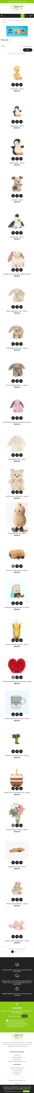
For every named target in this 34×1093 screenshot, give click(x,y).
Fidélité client (17, 1059)
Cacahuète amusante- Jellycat (17, 533)
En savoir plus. (18, 1091)
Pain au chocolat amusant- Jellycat (17, 570)
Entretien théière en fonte (17, 1068)
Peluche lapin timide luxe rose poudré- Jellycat (17, 422)
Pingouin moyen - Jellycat (17, 163)
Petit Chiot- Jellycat (17, 200)
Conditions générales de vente (17, 1061)
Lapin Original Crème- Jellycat (17, 459)
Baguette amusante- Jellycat (17, 866)
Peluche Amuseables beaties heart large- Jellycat (17, 681)
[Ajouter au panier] (13, 84)
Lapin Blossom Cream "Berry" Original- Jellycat (17, 274)
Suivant (21, 952)
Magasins (17, 1074)
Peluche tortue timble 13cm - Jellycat (17, 904)
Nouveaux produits (17, 1070)
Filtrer (27, 50)
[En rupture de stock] (13, 529)
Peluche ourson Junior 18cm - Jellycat (17, 496)
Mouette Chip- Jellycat (17, 237)
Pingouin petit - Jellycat (17, 126)
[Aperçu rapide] (21, 84)
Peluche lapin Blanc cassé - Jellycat (17, 311)
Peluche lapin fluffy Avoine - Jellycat (17, 348)
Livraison (17, 1055)
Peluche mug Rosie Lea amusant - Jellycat (17, 718)
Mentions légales (17, 1057)
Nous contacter (17, 1072)
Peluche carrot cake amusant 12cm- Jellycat (17, 792)
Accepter (26, 1091)
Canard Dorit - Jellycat (17, 89)
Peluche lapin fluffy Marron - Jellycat (17, 385)
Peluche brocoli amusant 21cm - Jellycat (17, 755)
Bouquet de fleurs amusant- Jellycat (17, 829)
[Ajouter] (17, 84)
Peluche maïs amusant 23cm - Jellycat (17, 644)
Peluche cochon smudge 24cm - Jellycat (17, 941)
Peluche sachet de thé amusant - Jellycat (17, 607)
